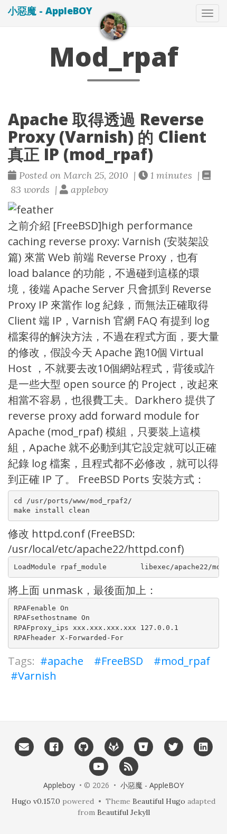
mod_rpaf (185, 661)
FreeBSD (122, 661)
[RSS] (128, 766)
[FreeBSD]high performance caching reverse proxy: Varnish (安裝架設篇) (108, 241)
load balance (39, 273)
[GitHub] (83, 746)
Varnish (91, 320)
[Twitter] (173, 746)
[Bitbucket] (143, 746)
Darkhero (158, 400)
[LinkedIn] (203, 746)
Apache (71, 289)
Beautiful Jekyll (123, 812)
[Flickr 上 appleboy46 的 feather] (113, 210)
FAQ (147, 320)
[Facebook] (53, 746)
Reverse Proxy (131, 257)
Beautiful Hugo (159, 801)
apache (65, 661)
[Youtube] (98, 766)
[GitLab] (113, 746)
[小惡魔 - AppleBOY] (113, 26)
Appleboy (59, 785)
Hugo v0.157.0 (36, 801)
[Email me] (24, 746)
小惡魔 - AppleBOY (50, 10)
